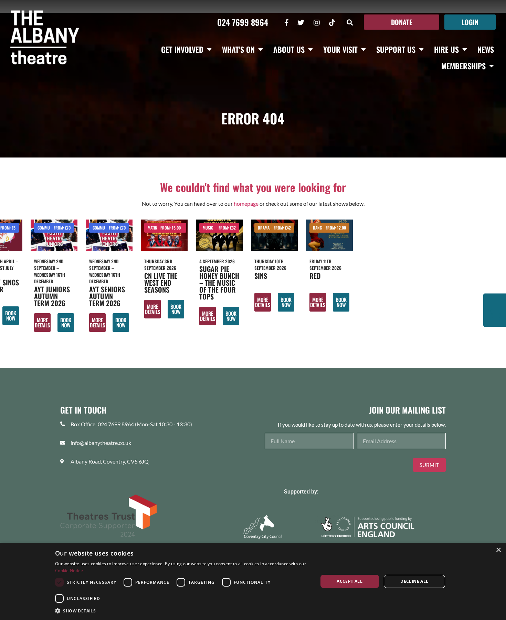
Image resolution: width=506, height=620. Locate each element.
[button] (350, 22)
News (485, 49)
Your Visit (340, 49)
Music (208, 228)
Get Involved (182, 49)
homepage (246, 203)
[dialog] (253, 581)
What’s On (238, 49)
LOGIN (470, 22)
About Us (289, 49)
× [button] (498, 550)
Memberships (463, 65)
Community (47, 228)
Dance (318, 228)
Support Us (395, 49)
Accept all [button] (349, 581)
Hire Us (446, 49)
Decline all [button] (414, 581)
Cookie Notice (69, 570)
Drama (264, 228)
